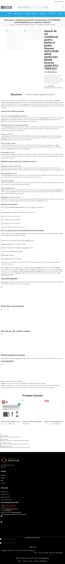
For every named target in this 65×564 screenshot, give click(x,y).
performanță (4, 139)
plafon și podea (40, 106)
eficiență (55, 233)
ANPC (35, 553)
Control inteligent (6, 188)
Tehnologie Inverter (6, 125)
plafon (48, 145)
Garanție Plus (4, 492)
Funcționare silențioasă (7, 181)
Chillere (59, 13)
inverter (40, 387)
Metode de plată (5, 497)
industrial (57, 100)
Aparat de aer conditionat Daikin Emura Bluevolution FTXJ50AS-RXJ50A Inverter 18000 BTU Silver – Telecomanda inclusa (54, 421)
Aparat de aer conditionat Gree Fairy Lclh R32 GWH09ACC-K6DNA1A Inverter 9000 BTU (11, 421)
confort (45, 170)
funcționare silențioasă (29, 271)
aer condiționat (11, 102)
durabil (12, 255)
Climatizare (4, 166)
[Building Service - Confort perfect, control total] (6, 7)
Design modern (5, 152)
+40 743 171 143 (10, 507)
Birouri (2, 216)
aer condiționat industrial (33, 385)
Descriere (16, 94)
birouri (52, 182)
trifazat (51, 102)
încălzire (15, 119)
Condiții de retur (5, 494)
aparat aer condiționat (45, 385)
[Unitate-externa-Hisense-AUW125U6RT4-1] (33, 35)
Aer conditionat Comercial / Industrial (24, 24)
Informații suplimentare (40, 94)
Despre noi (3, 475)
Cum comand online (6, 500)
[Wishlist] (8, 31)
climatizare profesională (17, 387)
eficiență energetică (22, 125)
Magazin (3, 478)
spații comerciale (44, 118)
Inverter (41, 102)
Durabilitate (4, 197)
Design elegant (5, 282)
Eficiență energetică (6, 173)
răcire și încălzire (14, 116)
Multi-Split (43, 13)
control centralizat (11, 191)
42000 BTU (9, 385)
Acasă (9, 13)
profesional (54, 156)
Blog (2, 480)
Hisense (17, 102)
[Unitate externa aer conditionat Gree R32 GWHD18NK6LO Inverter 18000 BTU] (32, 409)
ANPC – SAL (32, 547)
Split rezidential (18, 13)
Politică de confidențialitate (56, 553)
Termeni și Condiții (43, 553)
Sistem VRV (51, 13)
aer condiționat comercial (19, 385)
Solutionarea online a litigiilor (32, 537)
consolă (17, 358)
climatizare (25, 104)
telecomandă (57, 190)
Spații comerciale (5, 212)
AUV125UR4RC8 (56, 385)
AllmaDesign (45, 558)
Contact (3, 483)
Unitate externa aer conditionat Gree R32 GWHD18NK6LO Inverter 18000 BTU (32, 421)
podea (57, 145)
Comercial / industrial (31, 13)
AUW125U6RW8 (5, 387)
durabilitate (39, 271)
